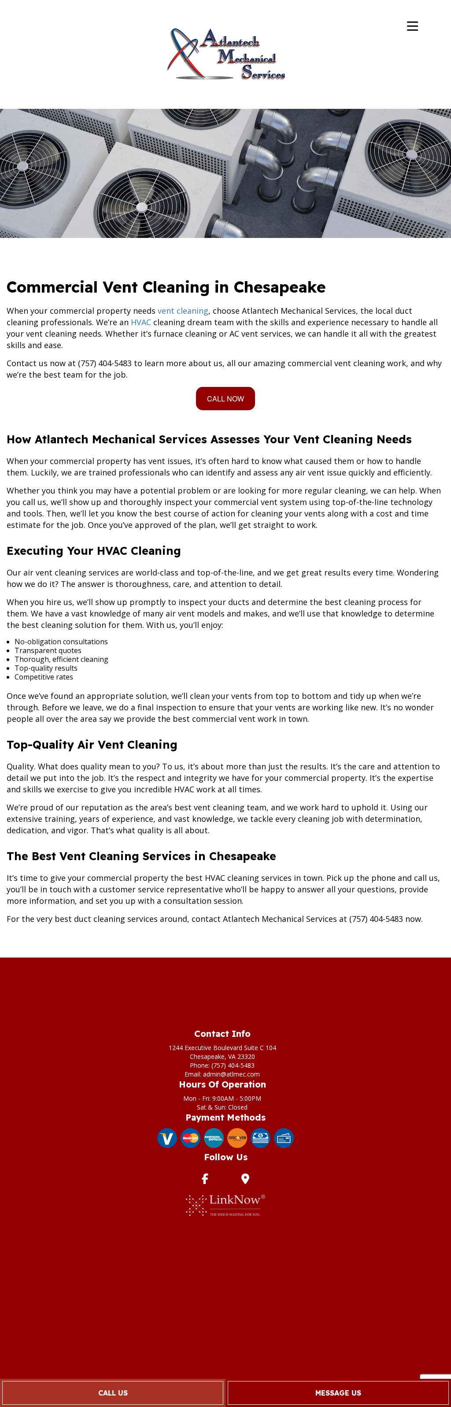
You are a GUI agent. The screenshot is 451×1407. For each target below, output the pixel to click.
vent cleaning (183, 310)
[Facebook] (205, 1180)
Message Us (338, 1392)
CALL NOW (225, 399)
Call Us (113, 1392)
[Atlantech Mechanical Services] (225, 53)
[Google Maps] (245, 1180)
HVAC (141, 322)
